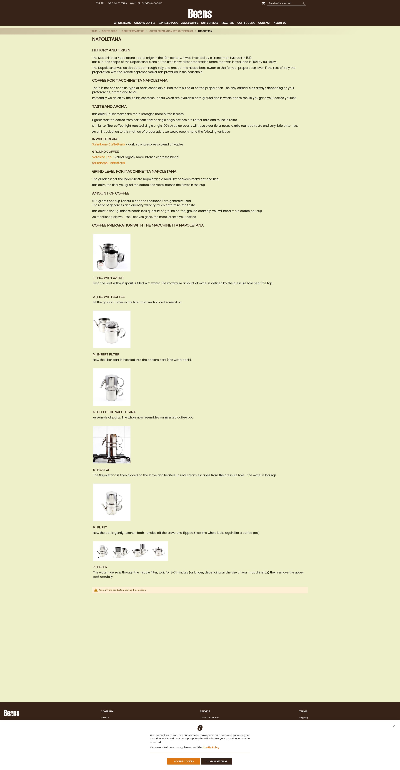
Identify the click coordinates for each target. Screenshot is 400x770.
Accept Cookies (184, 761)
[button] (100, 3)
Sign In (133, 3)
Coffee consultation (209, 717)
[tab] (200, 23)
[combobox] (286, 3)
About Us (105, 717)
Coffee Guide (109, 31)
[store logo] (200, 13)
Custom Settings (216, 761)
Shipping (303, 717)
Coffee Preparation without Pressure (171, 31)
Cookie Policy (211, 747)
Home (94, 31)
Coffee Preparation (133, 31)
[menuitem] (122, 23)
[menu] (200, 23)
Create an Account (152, 3)
